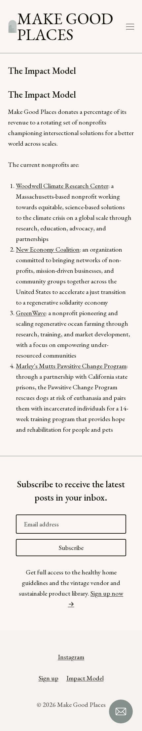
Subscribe (71, 547)
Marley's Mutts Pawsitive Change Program (71, 366)
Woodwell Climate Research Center (62, 185)
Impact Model (85, 678)
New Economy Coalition (48, 249)
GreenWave (31, 313)
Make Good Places (65, 26)
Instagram (71, 657)
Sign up (48, 678)
